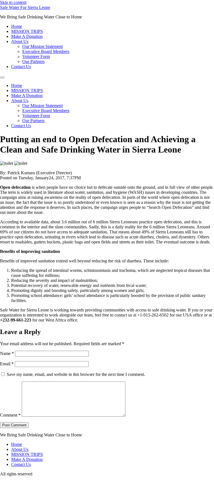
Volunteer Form (36, 56)
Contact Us (21, 66)
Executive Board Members (45, 51)
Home (16, 26)
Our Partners (33, 61)
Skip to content (13, 2)
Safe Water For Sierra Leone (25, 7)
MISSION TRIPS (27, 31)
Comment (10, 415)
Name (7, 353)
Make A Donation (27, 36)
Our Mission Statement (42, 46)
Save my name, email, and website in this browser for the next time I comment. (76, 374)
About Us (19, 41)
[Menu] (2, 77)
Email (7, 363)
